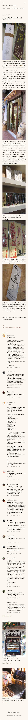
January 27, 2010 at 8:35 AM (13, 586)
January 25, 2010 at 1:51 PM (13, 479)
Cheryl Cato (10, 500)
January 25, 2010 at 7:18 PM (13, 531)
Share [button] (3, 325)
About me (10, 8)
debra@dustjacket (12, 546)
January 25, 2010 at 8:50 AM (13, 367)
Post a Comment (6, 616)
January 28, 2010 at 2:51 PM (13, 598)
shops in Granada (17, 327)
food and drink (9, 327)
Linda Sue (10, 372)
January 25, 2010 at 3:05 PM (13, 495)
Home (4, 8)
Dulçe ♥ (9, 471)
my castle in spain (9, 5)
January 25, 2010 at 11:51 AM (13, 397)
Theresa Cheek (11, 484)
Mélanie (9, 536)
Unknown (9, 402)
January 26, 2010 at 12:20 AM (13, 542)
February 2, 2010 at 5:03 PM (13, 612)
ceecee (9, 335)
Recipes (16, 8)
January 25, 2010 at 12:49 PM (13, 466)
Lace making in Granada (13, 700)
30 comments (9, 702)
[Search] (25, 2)
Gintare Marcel (18, 715)
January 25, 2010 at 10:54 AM (13, 387)
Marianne (9, 558)
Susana (9, 392)
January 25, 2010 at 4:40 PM (13, 515)
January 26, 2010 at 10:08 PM (14, 553)
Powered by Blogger (15, 712)
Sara (8, 520)
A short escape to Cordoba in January (11, 659)
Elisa (8, 590)
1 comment (8, 663)
